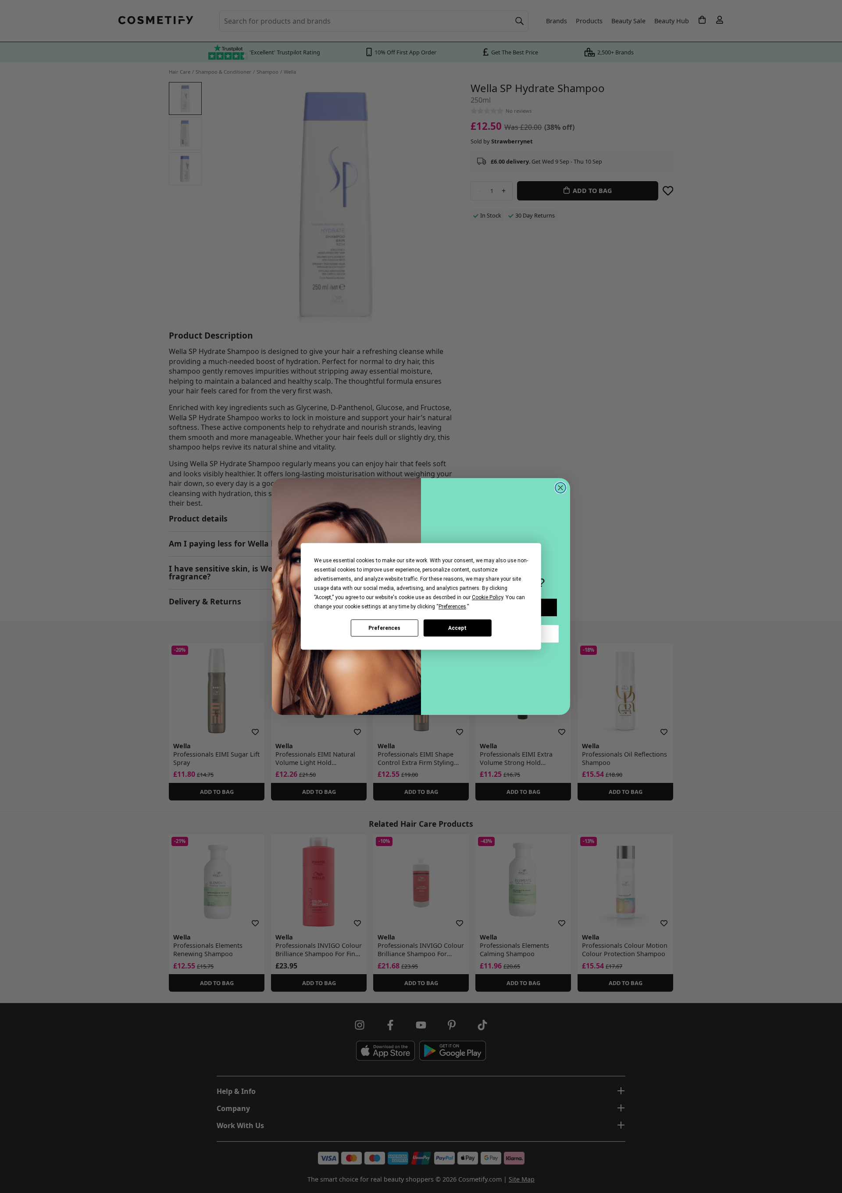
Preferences (384, 628)
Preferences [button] (452, 607)
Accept (457, 628)
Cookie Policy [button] (487, 597)
